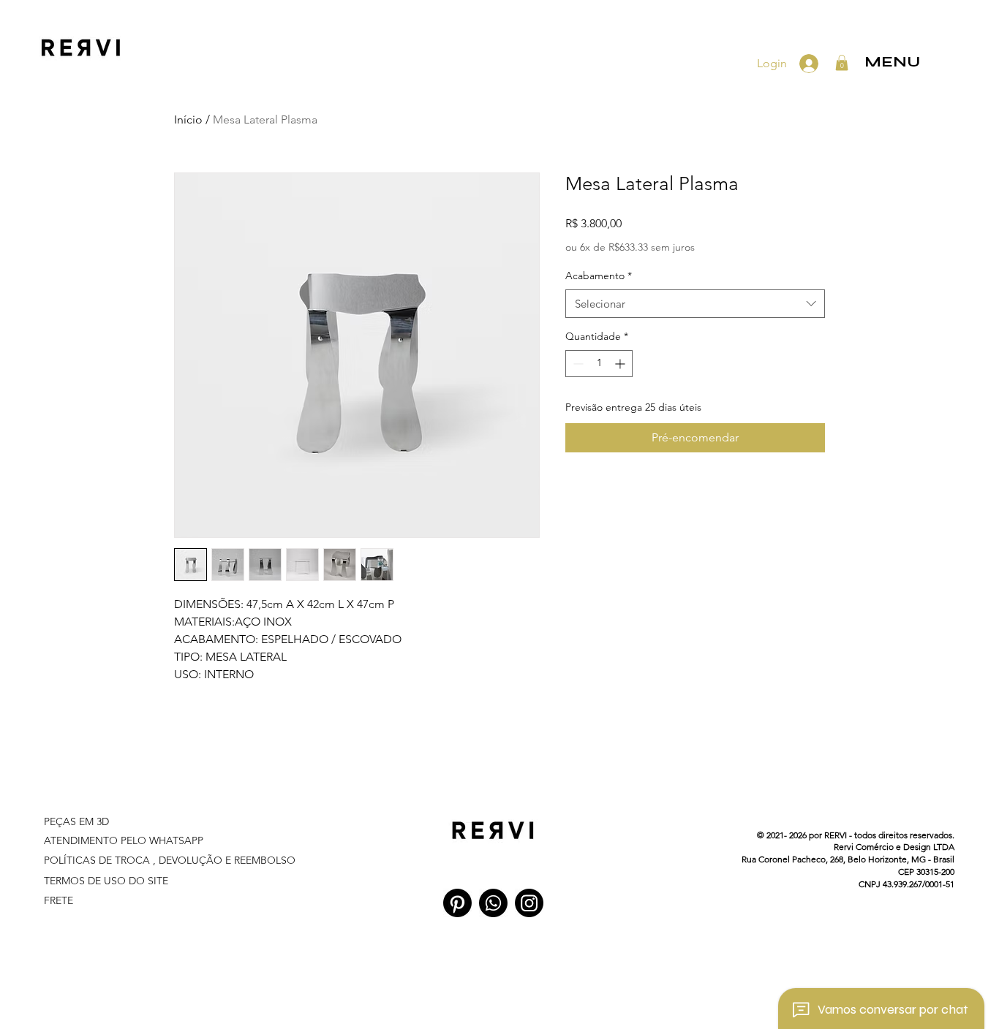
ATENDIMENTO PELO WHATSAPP (123, 840)
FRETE (58, 900)
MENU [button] (892, 62)
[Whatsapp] (493, 903)
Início (188, 119)
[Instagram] (529, 903)
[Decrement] (577, 363)
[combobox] (695, 303)
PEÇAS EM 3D (78, 821)
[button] (841, 63)
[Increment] (621, 363)
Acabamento (598, 275)
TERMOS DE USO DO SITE (107, 880)
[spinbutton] (599, 363)
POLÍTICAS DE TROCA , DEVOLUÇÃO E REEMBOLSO (169, 860)
